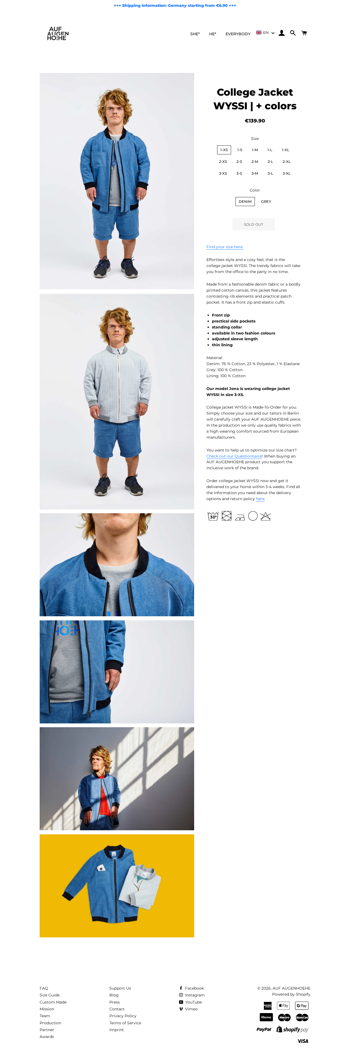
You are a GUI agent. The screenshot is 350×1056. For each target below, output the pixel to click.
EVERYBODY (238, 33)
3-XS (223, 173)
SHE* (195, 33)
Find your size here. (224, 246)
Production (50, 1022)
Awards (47, 1036)
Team (45, 1015)
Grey (266, 201)
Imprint (116, 1029)
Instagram (194, 995)
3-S (239, 173)
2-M (255, 161)
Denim (245, 201)
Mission (47, 1009)
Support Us (120, 988)
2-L (270, 161)
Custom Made (53, 1002)
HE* (212, 33)
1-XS (224, 150)
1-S (239, 150)
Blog (114, 995)
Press (114, 1002)
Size (255, 138)
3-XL (287, 173)
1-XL (285, 150)
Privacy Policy (122, 1015)
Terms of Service (125, 1022)
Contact (117, 1009)
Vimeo (191, 1009)
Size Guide (50, 995)
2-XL (287, 161)
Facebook (194, 988)
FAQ (44, 988)
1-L (269, 150)
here (260, 498)
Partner (47, 1029)
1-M (255, 150)
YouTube (193, 1002)
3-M (255, 173)
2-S (239, 161)
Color (255, 190)
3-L (270, 173)
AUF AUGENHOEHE (291, 988)
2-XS (223, 161)
